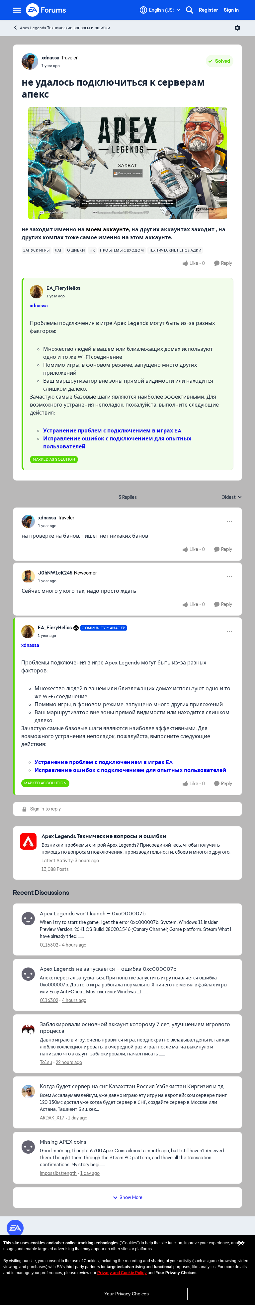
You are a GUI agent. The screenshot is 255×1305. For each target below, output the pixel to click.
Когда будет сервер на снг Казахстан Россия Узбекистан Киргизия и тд (131, 1086)
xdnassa (50, 58)
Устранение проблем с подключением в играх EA (112, 430)
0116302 (49, 945)
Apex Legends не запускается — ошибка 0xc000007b (108, 969)
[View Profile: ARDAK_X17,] (28, 1091)
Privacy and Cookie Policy (122, 1272)
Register (208, 10)
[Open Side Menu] (17, 10)
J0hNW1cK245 (55, 573)
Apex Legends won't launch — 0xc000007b (93, 913)
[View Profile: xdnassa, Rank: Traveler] (30, 61)
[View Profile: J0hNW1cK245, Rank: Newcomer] (28, 576)
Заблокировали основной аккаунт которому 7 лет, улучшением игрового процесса (135, 1028)
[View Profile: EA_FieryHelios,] (36, 291)
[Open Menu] (237, 28)
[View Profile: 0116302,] (28, 918)
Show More (131, 1197)
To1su (46, 1062)
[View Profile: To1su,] (28, 1029)
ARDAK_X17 (52, 1118)
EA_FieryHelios (63, 288)
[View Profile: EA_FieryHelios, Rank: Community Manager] (28, 631)
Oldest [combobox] (231, 497)
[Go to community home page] (46, 10)
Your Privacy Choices (126, 1293)
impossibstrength (58, 1173)
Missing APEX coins (63, 1142)
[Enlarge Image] (127, 163)
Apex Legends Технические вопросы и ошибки (65, 28)
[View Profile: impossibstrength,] (28, 1147)
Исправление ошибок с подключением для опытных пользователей (130, 770)
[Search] (190, 10)
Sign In (231, 10)
